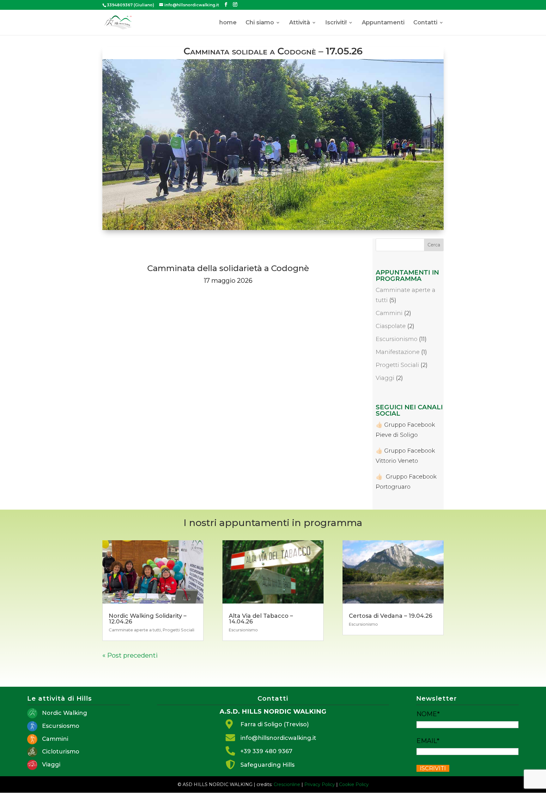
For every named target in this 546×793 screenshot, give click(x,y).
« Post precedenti (130, 655)
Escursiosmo (60, 725)
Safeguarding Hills (267, 764)
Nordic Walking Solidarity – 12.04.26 (147, 618)
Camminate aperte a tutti (135, 629)
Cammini (389, 313)
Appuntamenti (383, 23)
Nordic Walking (64, 712)
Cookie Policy (354, 784)
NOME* (428, 714)
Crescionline (287, 784)
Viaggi (385, 378)
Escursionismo (396, 339)
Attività (299, 23)
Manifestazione (398, 352)
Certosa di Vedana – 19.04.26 (390, 615)
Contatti (425, 23)
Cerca (434, 245)
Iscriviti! (336, 23)
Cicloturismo (60, 751)
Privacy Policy (319, 784)
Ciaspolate (391, 326)
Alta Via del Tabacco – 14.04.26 (261, 618)
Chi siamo (260, 23)
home (228, 23)
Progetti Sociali (397, 365)
